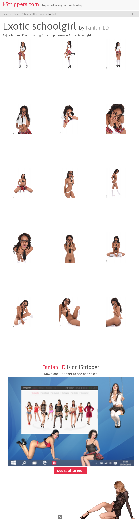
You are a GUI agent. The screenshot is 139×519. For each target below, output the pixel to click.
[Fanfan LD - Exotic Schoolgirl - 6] (116, 118)
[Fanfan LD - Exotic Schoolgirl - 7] (23, 183)
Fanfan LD (29, 14)
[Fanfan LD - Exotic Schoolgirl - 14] (69, 311)
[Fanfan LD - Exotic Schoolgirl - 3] (116, 54)
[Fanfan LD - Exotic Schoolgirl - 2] (69, 54)
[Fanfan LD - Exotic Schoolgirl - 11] (69, 247)
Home (6, 14)
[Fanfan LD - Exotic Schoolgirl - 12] (116, 247)
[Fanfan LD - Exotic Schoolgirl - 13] (23, 311)
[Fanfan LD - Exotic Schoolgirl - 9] (116, 183)
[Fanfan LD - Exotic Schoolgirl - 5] (69, 118)
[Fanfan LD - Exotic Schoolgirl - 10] (23, 247)
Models (16, 14)
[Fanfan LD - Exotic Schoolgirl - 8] (69, 183)
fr (135, 14)
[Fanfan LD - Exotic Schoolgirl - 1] (23, 54)
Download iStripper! (71, 470)
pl (132, 14)
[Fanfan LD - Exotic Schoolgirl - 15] (116, 311)
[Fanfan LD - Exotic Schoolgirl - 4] (23, 118)
